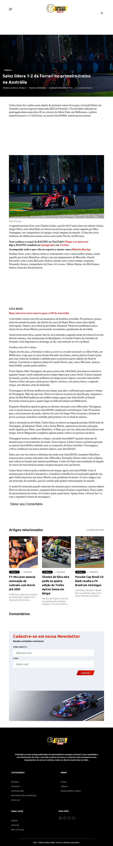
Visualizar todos (96, 530)
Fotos (63, 782)
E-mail (16, 658)
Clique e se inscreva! (76, 241)
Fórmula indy (17, 791)
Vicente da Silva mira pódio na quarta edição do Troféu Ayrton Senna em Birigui (55, 585)
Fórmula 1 (8, 70)
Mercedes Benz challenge (23, 795)
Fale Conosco (17, 829)
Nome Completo (20, 647)
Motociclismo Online (71, 791)
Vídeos (64, 786)
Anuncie (15, 825)
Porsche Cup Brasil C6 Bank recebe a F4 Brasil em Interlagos (89, 581)
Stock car (15, 800)
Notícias (15, 782)
